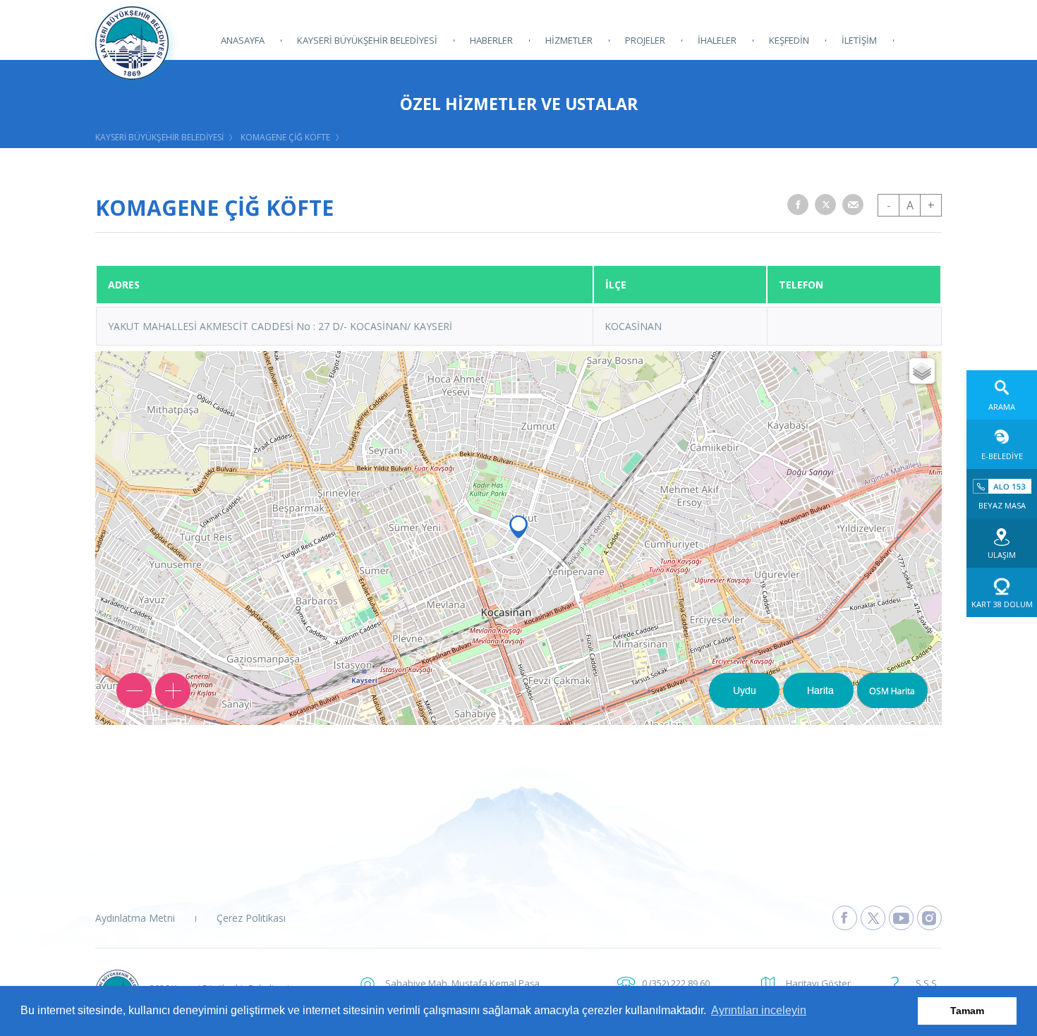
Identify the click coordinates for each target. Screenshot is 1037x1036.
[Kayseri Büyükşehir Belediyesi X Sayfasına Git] (873, 918)
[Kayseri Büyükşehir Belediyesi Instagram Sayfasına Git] (929, 918)
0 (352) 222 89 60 (676, 983)
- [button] (889, 205)
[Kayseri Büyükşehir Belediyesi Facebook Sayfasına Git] (844, 918)
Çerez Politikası (251, 918)
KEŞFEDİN (789, 40)
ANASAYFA (243, 40)
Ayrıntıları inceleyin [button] (758, 1010)
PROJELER (645, 40)
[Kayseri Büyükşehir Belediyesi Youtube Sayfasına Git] (901, 918)
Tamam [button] (967, 1010)
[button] (797, 204)
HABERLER (491, 40)
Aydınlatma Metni (135, 918)
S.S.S (926, 983)
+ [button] (931, 205)
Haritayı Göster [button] (818, 983)
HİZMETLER (569, 40)
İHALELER (717, 40)
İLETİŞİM (859, 40)
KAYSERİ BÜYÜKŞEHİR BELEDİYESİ (367, 40)
